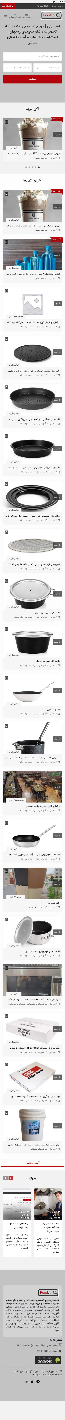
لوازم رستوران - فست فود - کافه (32, 326)
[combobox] (47, 67)
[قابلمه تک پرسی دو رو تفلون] (32, 642)
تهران (56, 134)
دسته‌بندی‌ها (26, 17)
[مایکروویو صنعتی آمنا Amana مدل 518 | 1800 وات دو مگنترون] (32, 980)
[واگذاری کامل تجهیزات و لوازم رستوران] (32, 787)
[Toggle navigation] (5, 16)
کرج (57, 303)
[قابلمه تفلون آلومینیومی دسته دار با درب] (32, 932)
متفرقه (16, 617)
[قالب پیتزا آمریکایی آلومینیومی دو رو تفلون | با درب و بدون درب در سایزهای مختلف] (32, 449)
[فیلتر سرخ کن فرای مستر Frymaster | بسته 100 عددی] (32, 1077)
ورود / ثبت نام (56, 6)
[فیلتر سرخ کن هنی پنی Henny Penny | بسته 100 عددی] (32, 1029)
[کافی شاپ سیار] (32, 884)
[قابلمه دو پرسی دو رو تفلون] (32, 594)
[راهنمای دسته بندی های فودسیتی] (17, 1204)
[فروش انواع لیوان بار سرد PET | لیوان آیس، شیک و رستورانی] (32, 134)
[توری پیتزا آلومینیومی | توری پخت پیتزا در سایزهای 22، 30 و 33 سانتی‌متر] (32, 545)
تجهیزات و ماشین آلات (35, 1003)
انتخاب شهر (7, 6)
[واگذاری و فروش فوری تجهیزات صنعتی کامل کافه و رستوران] (32, 303)
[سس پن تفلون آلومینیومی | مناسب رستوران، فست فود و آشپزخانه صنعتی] (32, 739)
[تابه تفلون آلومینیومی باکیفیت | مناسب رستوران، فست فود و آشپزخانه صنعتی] (32, 835)
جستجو (32, 79)
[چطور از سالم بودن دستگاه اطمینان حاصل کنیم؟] (48, 1204)
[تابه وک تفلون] (32, 690)
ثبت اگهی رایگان (15, 17)
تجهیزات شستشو (37, 1149)
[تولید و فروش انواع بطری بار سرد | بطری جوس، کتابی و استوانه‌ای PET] (32, 255)
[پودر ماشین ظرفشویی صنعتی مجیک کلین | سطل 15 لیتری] (32, 1126)
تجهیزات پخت (19, 1003)
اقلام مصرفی (39, 157)
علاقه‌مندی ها (42, 6)
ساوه (56, 787)
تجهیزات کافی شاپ (36, 907)
